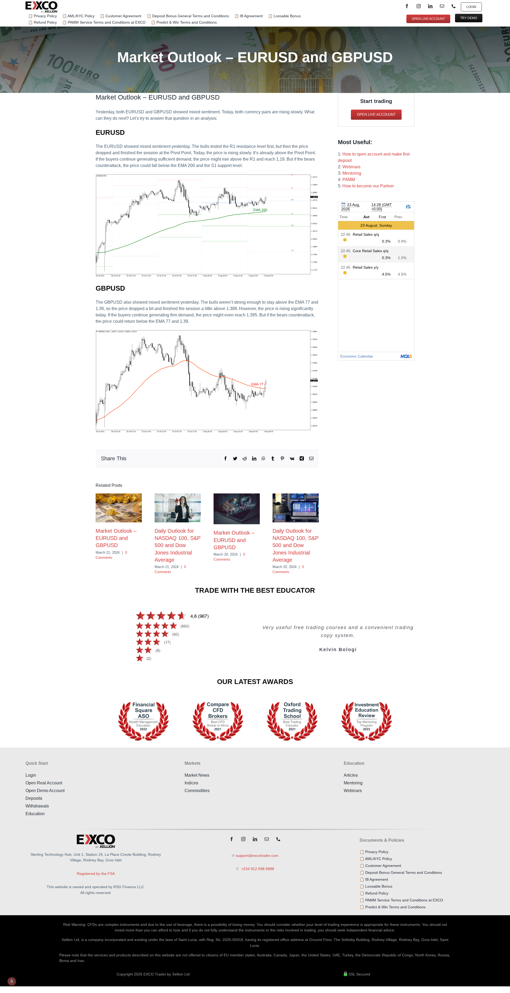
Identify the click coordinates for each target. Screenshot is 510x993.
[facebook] (406, 6)
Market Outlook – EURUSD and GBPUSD (116, 538)
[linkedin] (430, 6)
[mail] (442, 6)
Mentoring (351, 173)
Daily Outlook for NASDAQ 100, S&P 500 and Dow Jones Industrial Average (178, 545)
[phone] (453, 6)
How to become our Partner (368, 186)
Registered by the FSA (96, 873)
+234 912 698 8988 (257, 869)
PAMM (348, 179)
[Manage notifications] (11, 981)
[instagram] (418, 6)
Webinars (351, 167)
